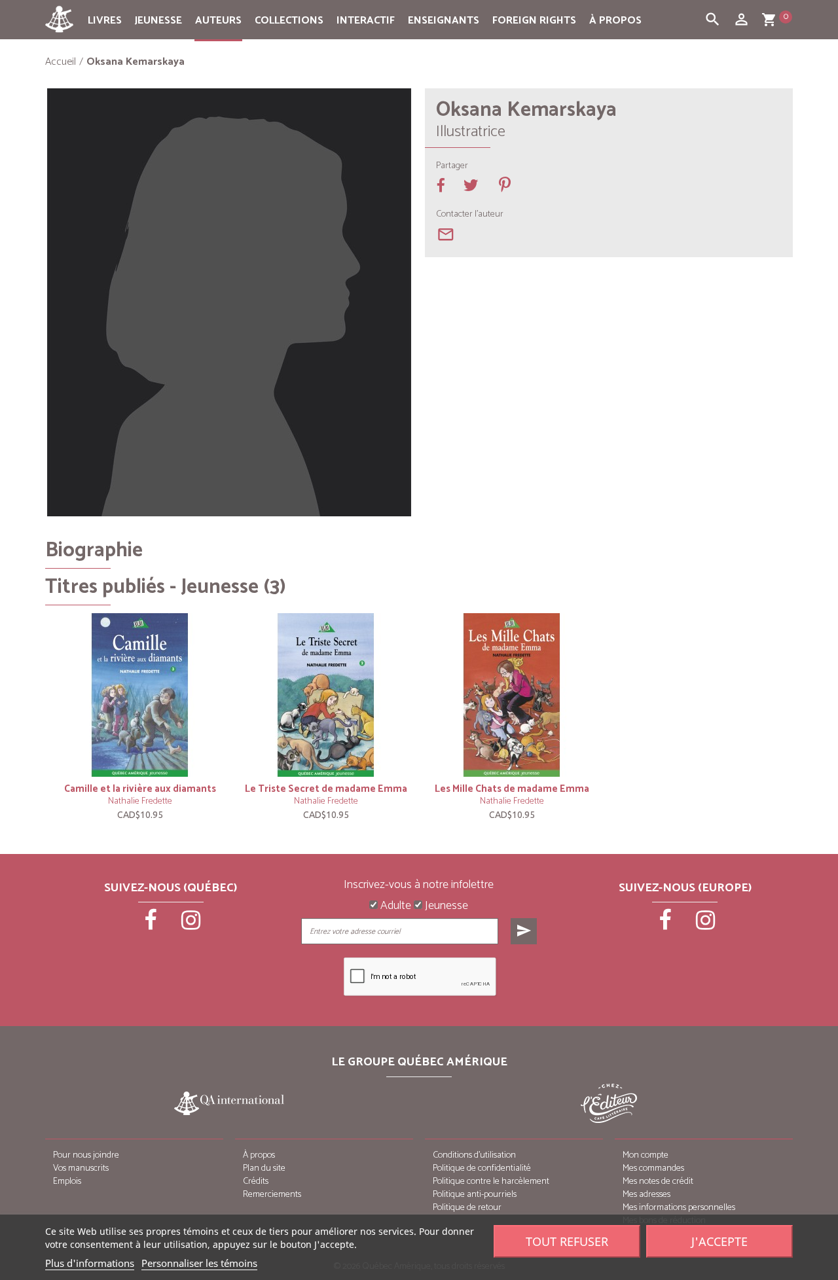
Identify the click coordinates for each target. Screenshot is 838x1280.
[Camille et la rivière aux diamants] (140, 695)
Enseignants (443, 20)
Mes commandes (653, 1168)
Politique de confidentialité (482, 1168)
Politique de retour (467, 1207)
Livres (105, 20)
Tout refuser (567, 1241)
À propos (615, 20)
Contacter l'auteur (469, 214)
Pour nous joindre (86, 1155)
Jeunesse (158, 20)
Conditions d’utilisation (474, 1155)
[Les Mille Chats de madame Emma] (512, 695)
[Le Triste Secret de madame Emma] (326, 695)
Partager (452, 166)
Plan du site (264, 1168)
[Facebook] (152, 924)
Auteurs (218, 20)
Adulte (394, 906)
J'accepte (719, 1241)
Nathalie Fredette (140, 801)
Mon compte (645, 1155)
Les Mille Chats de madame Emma (512, 789)
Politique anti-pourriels (475, 1194)
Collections (289, 20)
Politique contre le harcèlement (491, 1181)
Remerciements (272, 1194)
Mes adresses (646, 1194)
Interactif (366, 20)
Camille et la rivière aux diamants (140, 789)
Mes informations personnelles (679, 1207)
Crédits (255, 1181)
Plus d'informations (89, 1263)
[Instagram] (191, 924)
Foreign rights (534, 20)
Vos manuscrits (81, 1168)
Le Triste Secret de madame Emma (326, 789)
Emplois (67, 1181)
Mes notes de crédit (658, 1181)
